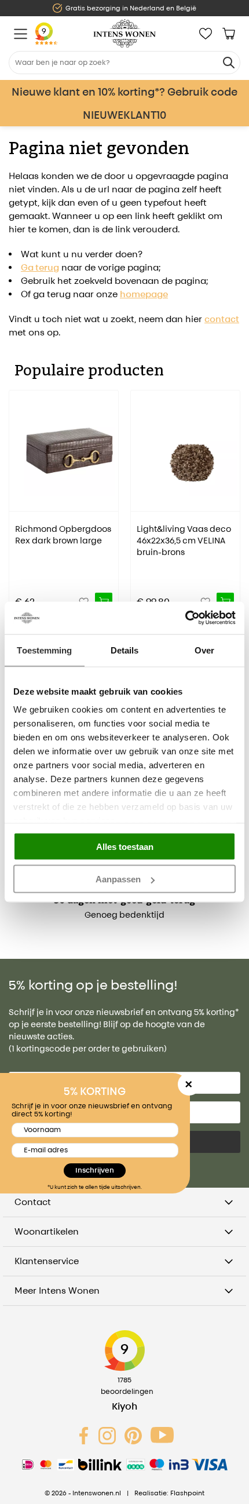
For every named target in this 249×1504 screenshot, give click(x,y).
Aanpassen (118, 879)
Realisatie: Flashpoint (169, 1493)
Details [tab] (125, 650)
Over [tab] (204, 650)
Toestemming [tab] (44, 650)
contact (221, 318)
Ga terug (40, 267)
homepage (144, 294)
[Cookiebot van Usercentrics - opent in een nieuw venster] (185, 618)
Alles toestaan (124, 846)
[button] (17, 494)
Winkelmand (228, 33)
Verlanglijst (205, 33)
